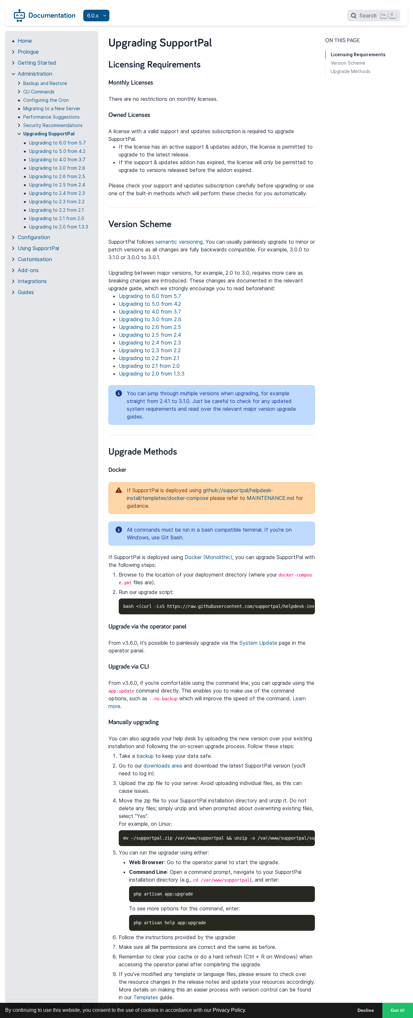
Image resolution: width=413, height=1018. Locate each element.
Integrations (32, 281)
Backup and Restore (45, 83)
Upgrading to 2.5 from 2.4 (57, 184)
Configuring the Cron (46, 100)
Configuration (34, 237)
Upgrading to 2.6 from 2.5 (57, 176)
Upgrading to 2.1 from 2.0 (56, 218)
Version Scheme (348, 63)
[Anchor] (207, 63)
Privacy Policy (229, 1010)
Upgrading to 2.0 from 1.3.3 (58, 226)
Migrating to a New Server (51, 108)
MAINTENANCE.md (270, 498)
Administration (35, 73)
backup (145, 756)
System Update (258, 643)
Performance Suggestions (51, 117)
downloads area (163, 765)
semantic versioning (179, 242)
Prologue (28, 51)
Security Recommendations (53, 125)
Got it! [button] (398, 1010)
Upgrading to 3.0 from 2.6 (57, 168)
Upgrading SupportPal (49, 133)
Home (25, 40)
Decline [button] (366, 1010)
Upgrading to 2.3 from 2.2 (57, 201)
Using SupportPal (38, 248)
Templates (145, 997)
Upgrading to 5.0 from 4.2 (57, 151)
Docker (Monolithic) (208, 557)
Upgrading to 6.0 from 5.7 (57, 142)
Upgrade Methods (350, 71)
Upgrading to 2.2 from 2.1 (56, 210)
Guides (26, 292)
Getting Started (37, 62)
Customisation (35, 259)
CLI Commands (39, 91)
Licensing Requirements (358, 54)
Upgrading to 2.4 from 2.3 (57, 193)
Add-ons (28, 270)
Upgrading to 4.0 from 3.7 (57, 159)
